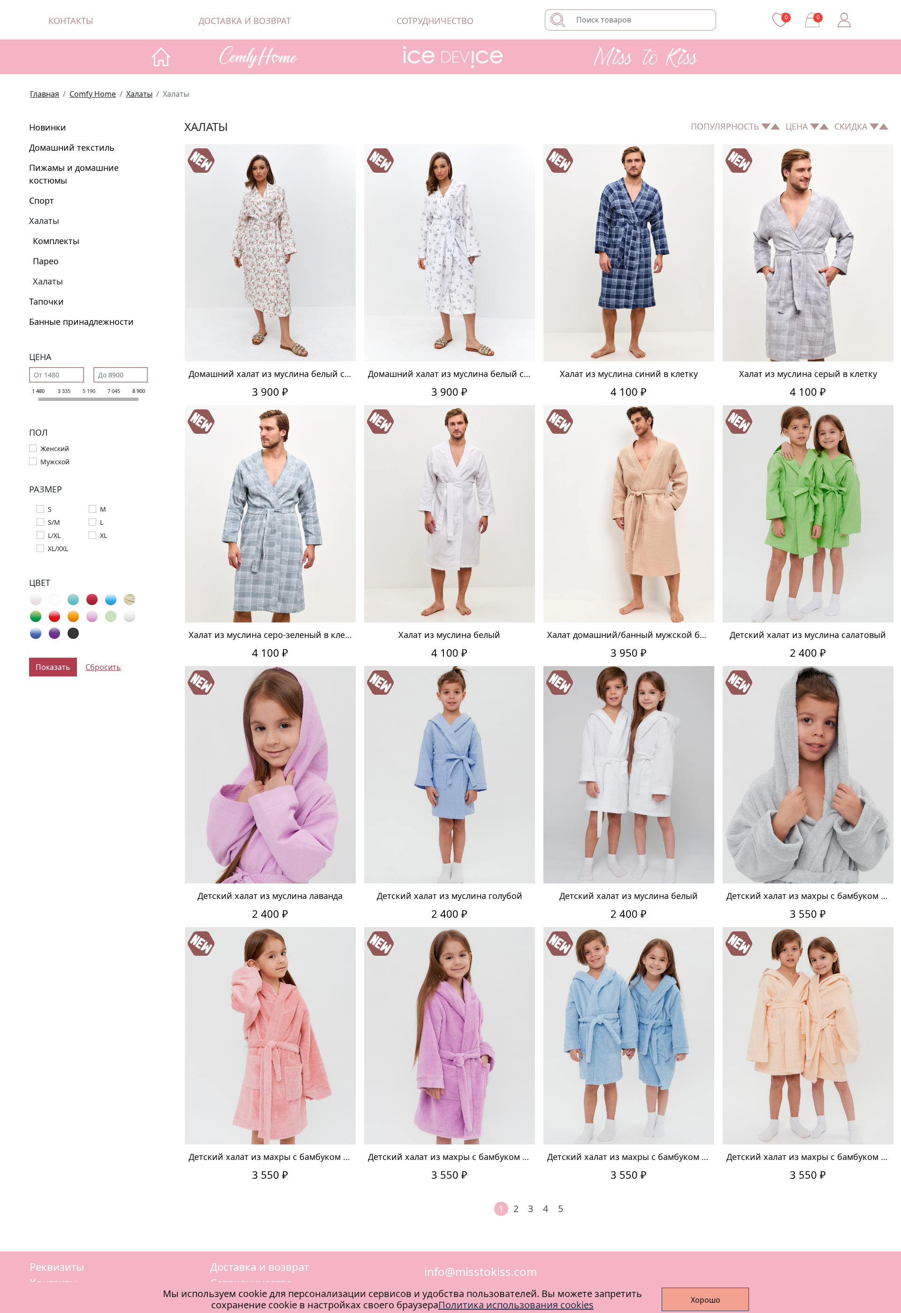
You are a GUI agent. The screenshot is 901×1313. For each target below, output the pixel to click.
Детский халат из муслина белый (628, 895)
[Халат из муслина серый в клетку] (808, 252)
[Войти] (844, 20)
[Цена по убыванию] (824, 126)
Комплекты (56, 240)
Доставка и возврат (245, 20)
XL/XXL (58, 548)
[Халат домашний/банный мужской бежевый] (628, 513)
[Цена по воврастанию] (814, 126)
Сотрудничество (435, 20)
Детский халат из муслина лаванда (270, 895)
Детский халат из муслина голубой (449, 895)
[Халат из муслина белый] (449, 513)
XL (103, 535)
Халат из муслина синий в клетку (629, 373)
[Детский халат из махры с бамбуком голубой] (628, 1035)
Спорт (41, 200)
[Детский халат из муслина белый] (628, 774)
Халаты (44, 220)
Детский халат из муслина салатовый (808, 634)
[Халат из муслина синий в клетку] (628, 252)
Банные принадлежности (81, 321)
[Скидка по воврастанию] (874, 126)
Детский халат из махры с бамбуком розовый (284, 1156)
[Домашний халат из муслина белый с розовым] (270, 252)
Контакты (70, 20)
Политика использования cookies (516, 1304)
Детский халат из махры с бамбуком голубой (641, 1156)
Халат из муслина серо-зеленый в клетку (273, 634)
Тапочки (46, 301)
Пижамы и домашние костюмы (74, 174)
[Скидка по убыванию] (883, 126)
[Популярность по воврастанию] (766, 126)
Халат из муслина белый (449, 634)
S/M (54, 522)
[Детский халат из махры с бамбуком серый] (808, 774)
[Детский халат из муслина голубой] (449, 774)
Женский (54, 448)
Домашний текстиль (72, 147)
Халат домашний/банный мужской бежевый (640, 634)
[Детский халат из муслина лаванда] (270, 774)
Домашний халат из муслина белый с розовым (286, 373)
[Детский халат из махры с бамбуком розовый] (270, 1035)
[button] (270, 56)
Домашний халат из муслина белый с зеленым (465, 373)
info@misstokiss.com (480, 1272)
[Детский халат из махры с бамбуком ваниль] (808, 1035)
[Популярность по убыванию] (775, 126)
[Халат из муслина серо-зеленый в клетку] (270, 513)
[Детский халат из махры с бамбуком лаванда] (449, 1035)
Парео (46, 261)
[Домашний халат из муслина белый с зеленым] (449, 252)
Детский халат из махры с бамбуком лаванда (462, 1156)
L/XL (54, 535)
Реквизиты (57, 1266)
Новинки (47, 127)
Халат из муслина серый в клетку (808, 373)
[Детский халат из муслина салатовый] (808, 513)
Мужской (54, 461)
